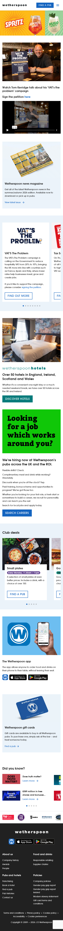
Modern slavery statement (45, 896)
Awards (5, 864)
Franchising (7, 881)
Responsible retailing (43, 860)
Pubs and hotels (11, 875)
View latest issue (13, 202)
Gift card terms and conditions (42, 902)
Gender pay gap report (44, 885)
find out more (20, 296)
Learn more (31, 780)
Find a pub (45, 5)
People (5, 868)
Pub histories (8, 893)
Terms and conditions (14, 913)
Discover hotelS (17, 399)
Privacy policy (33, 913)
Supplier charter (40, 864)
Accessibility (19, 916)
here (27, 96)
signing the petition (31, 287)
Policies (37, 875)
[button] (23, 305)
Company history (10, 860)
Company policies (42, 881)
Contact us (7, 897)
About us (7, 854)
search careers (17, 513)
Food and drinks (42, 854)
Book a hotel (8, 885)
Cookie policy (49, 913)
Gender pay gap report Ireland (44, 891)
